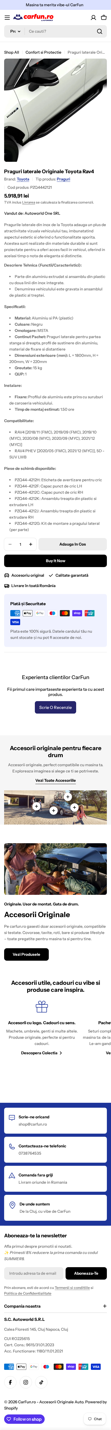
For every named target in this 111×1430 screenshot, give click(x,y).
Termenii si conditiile (72, 1287)
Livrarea (28, 202)
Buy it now (55, 560)
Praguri (63, 179)
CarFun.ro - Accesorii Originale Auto (50, 1401)
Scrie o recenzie (55, 707)
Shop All (11, 52)
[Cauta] (100, 31)
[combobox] (55, 31)
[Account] (93, 18)
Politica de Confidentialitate (27, 1293)
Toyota (23, 179)
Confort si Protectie (43, 52)
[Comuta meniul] (7, 18)
